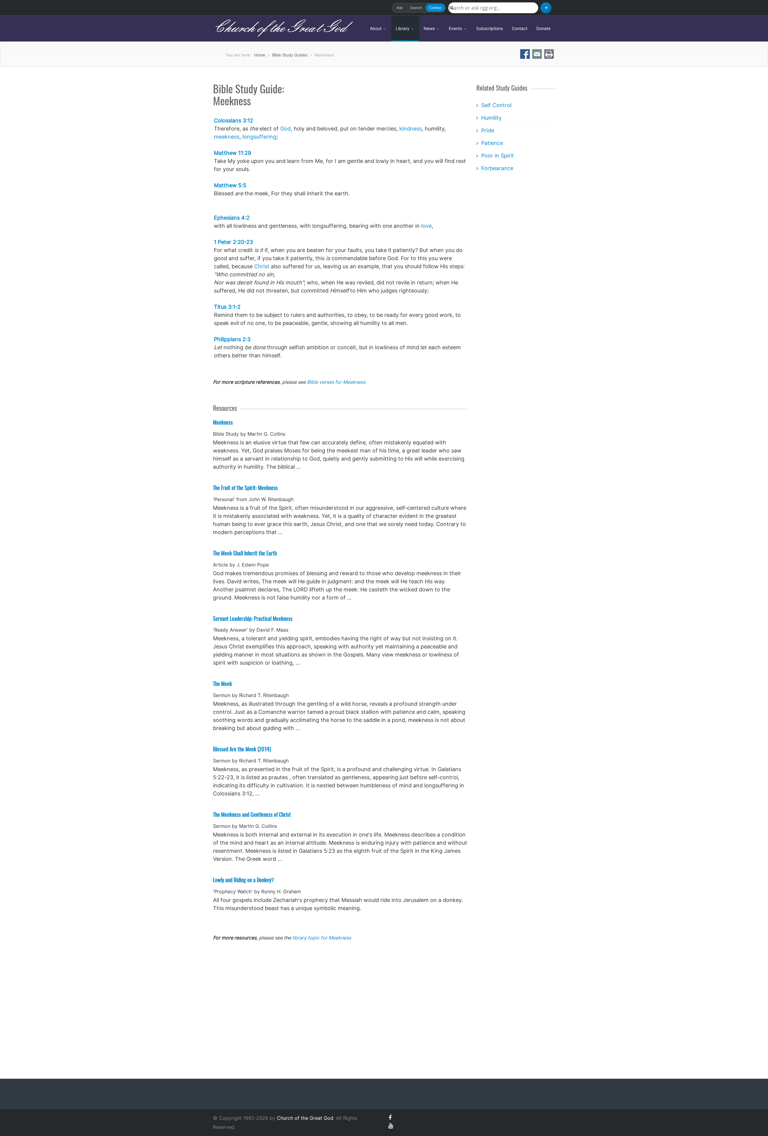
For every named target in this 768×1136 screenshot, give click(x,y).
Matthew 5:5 (230, 185)
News (430, 28)
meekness (226, 137)
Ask (400, 7)
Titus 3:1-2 (227, 307)
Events (456, 28)
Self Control (496, 105)
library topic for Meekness (321, 938)
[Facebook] (390, 1117)
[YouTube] (390, 1125)
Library (403, 28)
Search (416, 7)
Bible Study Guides (290, 55)
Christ (261, 266)
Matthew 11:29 (232, 153)
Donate (543, 28)
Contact (519, 28)
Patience (492, 143)
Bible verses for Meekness (336, 382)
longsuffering (259, 137)
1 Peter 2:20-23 (233, 242)
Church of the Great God (279, 28)
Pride (487, 130)
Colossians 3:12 (233, 120)
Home (259, 55)
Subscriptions (489, 28)
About (376, 28)
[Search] (546, 7)
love (426, 226)
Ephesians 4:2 (232, 218)
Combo (435, 7)
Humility (491, 118)
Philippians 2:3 (232, 339)
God (285, 128)
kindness (410, 128)
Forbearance (497, 168)
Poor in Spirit (497, 155)
